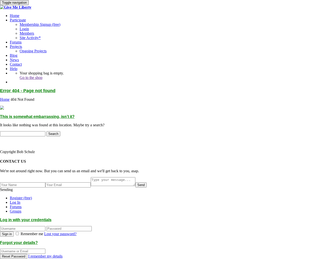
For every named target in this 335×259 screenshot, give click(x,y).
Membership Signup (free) (40, 24)
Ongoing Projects (33, 51)
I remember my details (45, 256)
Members (27, 33)
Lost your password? (60, 234)
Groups (15, 211)
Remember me (32, 234)
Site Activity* (30, 38)
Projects (16, 46)
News (14, 60)
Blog (13, 55)
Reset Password (13, 256)
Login (24, 29)
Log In (15, 202)
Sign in (7, 234)
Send (141, 185)
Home (14, 16)
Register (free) (21, 198)
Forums (16, 42)
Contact (16, 64)
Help (13, 69)
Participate (18, 20)
